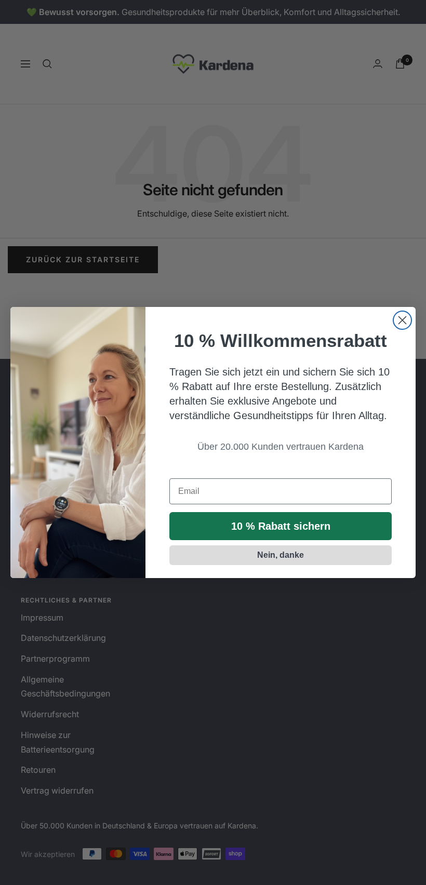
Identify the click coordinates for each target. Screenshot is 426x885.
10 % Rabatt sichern (280, 526)
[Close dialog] (402, 320)
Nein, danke (280, 555)
